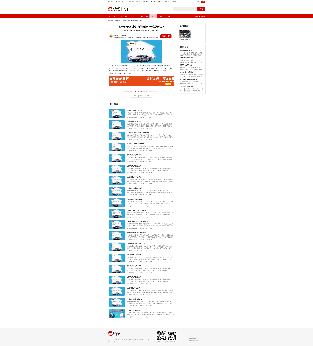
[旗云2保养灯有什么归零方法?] (117, 243)
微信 (141, 96)
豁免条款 (136, 339)
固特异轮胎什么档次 (186, 50)
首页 (109, 1)
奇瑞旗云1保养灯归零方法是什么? (137, 232)
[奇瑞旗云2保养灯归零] (117, 310)
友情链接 (141, 339)
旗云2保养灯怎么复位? (134, 277)
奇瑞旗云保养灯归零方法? (135, 299)
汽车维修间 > (118, 20)
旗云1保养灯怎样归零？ (134, 177)
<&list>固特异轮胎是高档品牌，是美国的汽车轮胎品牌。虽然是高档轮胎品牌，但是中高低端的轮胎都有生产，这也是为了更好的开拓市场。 (191, 54)
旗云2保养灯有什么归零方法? (136, 243)
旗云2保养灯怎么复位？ (134, 155)
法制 (154, 1)
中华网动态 (147, 339)
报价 (147, 16)
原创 (115, 16)
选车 (141, 16)
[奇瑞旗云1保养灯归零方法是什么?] (117, 232)
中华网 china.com (114, 9)
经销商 (168, 16)
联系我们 (121, 339)
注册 (198, 1)
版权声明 (131, 339)
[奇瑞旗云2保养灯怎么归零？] (117, 110)
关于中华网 (110, 339)
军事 (116, 1)
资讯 (112, 1)
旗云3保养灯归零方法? (134, 254)
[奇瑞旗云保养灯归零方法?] (117, 298)
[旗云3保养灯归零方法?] (117, 254)
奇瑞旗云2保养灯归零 (133, 310)
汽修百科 (153, 16)
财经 (119, 1)
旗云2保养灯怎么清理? (134, 266)
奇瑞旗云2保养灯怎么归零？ (135, 110)
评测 (126, 16)
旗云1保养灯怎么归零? (134, 288)
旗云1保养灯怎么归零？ (134, 121)
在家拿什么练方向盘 (186, 65)
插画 (140, 1)
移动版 (203, 16)
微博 (148, 96)
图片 (136, 16)
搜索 (201, 9)
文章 (120, 16)
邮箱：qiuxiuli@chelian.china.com (196, 341)
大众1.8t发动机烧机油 (186, 72)
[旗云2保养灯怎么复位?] (117, 276)
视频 (131, 16)
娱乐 (123, 1)
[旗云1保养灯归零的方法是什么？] (117, 199)
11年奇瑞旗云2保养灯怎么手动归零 (137, 221)
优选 (151, 1)
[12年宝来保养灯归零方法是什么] (117, 210)
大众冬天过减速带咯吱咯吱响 (188, 79)
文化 (133, 1)
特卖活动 (161, 16)
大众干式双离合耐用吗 (186, 86)
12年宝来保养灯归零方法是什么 (136, 210)
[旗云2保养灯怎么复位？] (117, 154)
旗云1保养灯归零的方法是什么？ (136, 199)
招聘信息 (126, 339)
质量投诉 (197, 16)
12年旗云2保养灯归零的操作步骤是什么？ (132, 20)
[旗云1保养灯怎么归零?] (117, 287)
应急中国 (164, 1)
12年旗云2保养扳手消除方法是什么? (138, 132)
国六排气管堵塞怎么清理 (187, 57)
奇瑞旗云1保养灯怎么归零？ (135, 188)
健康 (144, 1)
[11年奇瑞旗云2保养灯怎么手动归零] (117, 221)
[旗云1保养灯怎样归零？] (117, 176)
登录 (203, 1)
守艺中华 (159, 1)
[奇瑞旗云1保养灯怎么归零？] (117, 188)
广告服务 (116, 339)
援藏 (137, 1)
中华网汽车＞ (111, 20)
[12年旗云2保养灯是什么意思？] (117, 143)
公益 (147, 1)
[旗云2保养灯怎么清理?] (117, 265)
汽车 (126, 1)
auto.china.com (138, 91)
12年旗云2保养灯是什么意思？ (136, 143)
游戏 (130, 1)
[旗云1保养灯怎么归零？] (117, 121)
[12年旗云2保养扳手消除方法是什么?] (117, 132)
